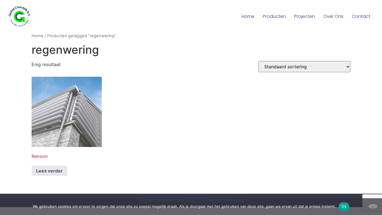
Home (248, 16)
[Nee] (373, 206)
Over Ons (333, 16)
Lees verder (49, 171)
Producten (274, 16)
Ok (343, 206)
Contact (361, 16)
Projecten (304, 16)
